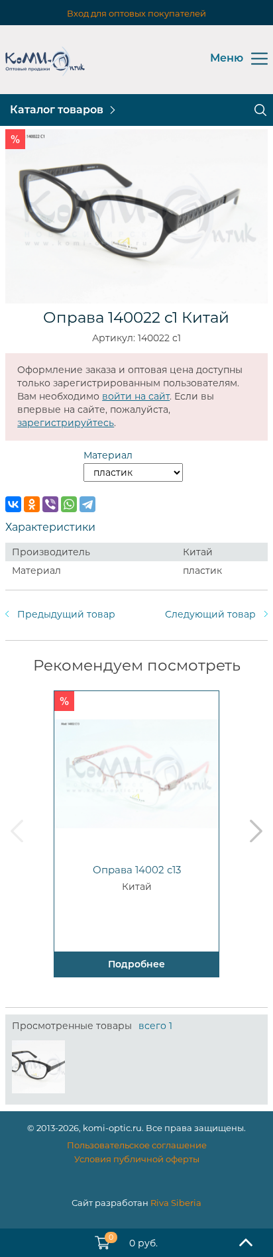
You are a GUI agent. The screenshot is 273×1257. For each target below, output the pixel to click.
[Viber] (50, 504)
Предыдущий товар (66, 614)
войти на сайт (136, 396)
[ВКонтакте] (13, 504)
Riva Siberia (175, 1202)
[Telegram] (87, 504)
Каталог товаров (56, 109)
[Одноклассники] (32, 504)
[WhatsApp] (69, 504)
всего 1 (155, 1026)
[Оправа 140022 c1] (38, 1066)
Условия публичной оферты (136, 1159)
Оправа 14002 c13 (137, 869)
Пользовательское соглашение (137, 1145)
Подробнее (136, 964)
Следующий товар (210, 614)
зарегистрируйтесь (65, 423)
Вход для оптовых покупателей (136, 13)
